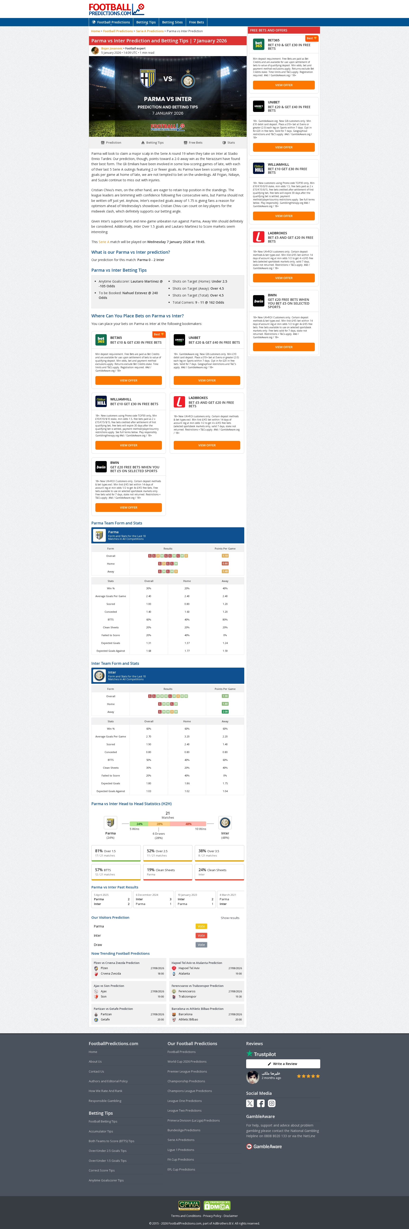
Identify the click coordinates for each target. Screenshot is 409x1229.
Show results (230, 918)
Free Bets (196, 22)
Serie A (104, 242)
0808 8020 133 (275, 1136)
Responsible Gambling (105, 1101)
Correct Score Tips (102, 1170)
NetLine (309, 1136)
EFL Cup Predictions (181, 1169)
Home (95, 31)
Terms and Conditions (186, 1216)
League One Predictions (185, 1101)
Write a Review (285, 1063)
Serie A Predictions (150, 31)
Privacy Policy (212, 1216)
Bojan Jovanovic (112, 48)
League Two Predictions (185, 1110)
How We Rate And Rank (105, 1091)
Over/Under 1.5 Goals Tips (108, 1160)
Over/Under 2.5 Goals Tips (108, 1151)
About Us (95, 1061)
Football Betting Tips (103, 1121)
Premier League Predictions (187, 1071)
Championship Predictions (186, 1081)
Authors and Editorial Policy (108, 1081)
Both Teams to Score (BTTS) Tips (111, 1141)
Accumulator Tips (101, 1131)
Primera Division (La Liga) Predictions (194, 1120)
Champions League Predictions (190, 1091)
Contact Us (96, 1071)
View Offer (128, 380)
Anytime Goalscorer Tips (106, 1180)
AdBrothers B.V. (223, 1223)
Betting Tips (146, 22)
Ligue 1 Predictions (181, 1150)
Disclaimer (231, 1216)
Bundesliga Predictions (184, 1130)
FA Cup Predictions (181, 1159)
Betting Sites (172, 22)
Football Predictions (113, 22)
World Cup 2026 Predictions (187, 1061)
